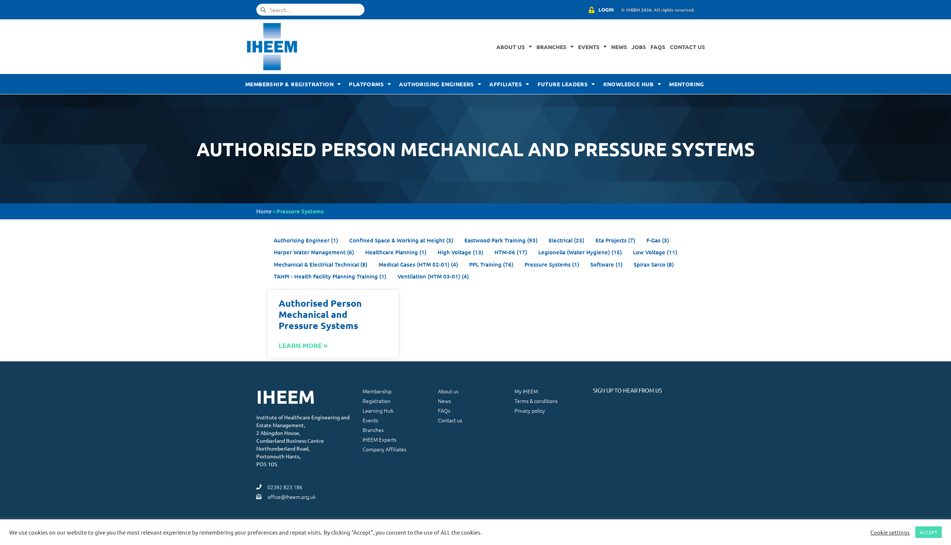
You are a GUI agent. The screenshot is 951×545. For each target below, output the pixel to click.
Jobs (639, 47)
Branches (551, 47)
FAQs (657, 47)
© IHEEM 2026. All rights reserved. (658, 10)
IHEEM (285, 396)
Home (264, 211)
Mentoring (686, 84)
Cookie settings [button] (890, 532)
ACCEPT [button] (928, 532)
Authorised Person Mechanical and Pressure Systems (320, 314)
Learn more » (303, 345)
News (619, 47)
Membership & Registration (289, 84)
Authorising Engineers (436, 84)
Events (589, 47)
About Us (510, 47)
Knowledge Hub (628, 84)
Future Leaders (563, 84)
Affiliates (505, 84)
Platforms (366, 84)
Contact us (687, 47)
